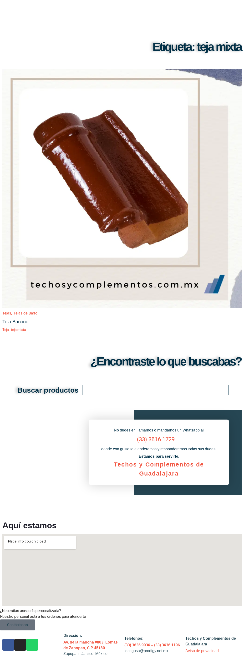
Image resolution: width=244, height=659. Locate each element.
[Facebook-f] (8, 645)
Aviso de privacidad (202, 651)
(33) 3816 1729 (156, 439)
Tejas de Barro (25, 313)
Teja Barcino (15, 321)
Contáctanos (17, 625)
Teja (6, 330)
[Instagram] (20, 645)
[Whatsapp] (32, 645)
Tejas (7, 313)
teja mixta (18, 330)
